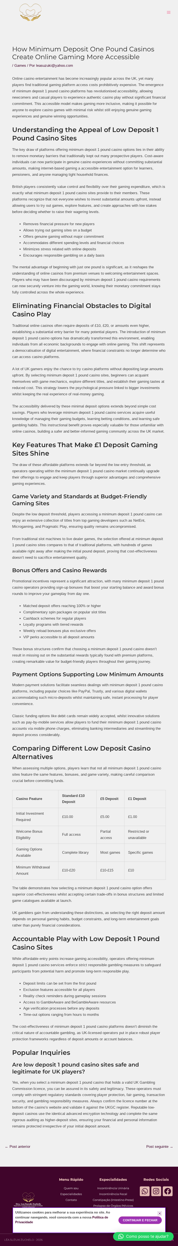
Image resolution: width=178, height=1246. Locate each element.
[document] (89, 623)
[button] (143, 1236)
